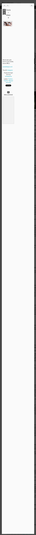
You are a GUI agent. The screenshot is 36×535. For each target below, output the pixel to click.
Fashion (10, 79)
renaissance (8, 76)
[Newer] (4, 5)
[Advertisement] (23, 36)
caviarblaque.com (7, 67)
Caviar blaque (8, 14)
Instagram (10, 70)
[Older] (7, 5)
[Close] (31, 5)
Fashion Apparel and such (8, 81)
